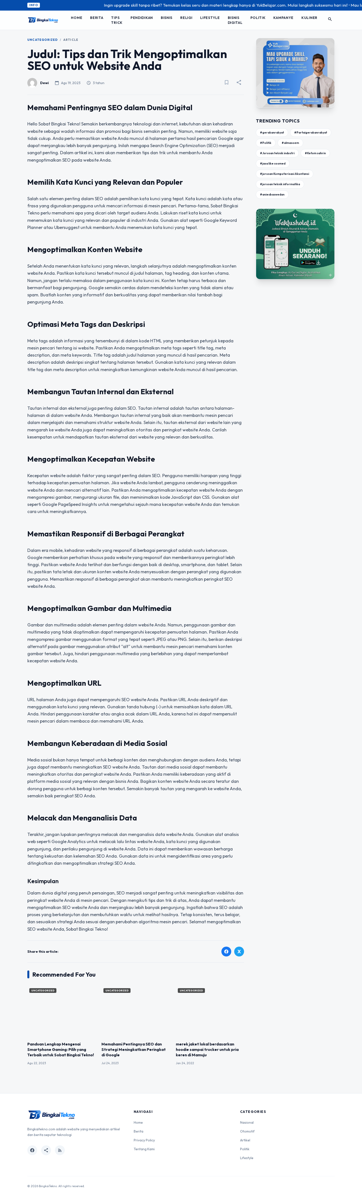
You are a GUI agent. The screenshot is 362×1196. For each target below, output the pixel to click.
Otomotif (247, 1131)
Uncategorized (42, 40)
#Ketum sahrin (315, 153)
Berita (96, 17)
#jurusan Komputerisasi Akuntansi (284, 174)
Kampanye (283, 17)
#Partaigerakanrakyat (310, 132)
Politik (258, 17)
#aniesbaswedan (272, 194)
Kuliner (309, 17)
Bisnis (166, 17)
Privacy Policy (144, 1140)
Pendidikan (142, 17)
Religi (186, 17)
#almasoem (290, 143)
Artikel (245, 1140)
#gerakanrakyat (272, 132)
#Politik (265, 143)
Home (76, 17)
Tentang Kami (144, 1149)
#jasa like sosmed (272, 163)
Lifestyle (210, 17)
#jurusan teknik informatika (280, 184)
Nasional (247, 1122)
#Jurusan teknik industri (277, 153)
